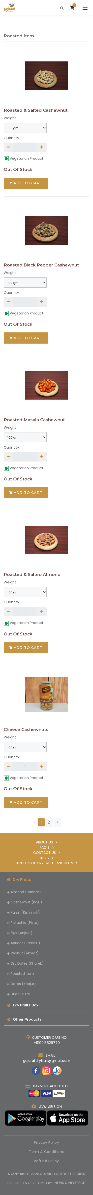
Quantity (11, 137)
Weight (10, 117)
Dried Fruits (20, 993)
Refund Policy (46, 1160)
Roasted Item (22, 973)
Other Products (27, 1019)
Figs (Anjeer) (21, 932)
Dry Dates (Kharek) (27, 963)
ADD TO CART (28, 183)
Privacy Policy (46, 1142)
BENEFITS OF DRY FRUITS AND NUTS (46, 863)
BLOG (46, 857)
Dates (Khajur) (23, 983)
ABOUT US (46, 842)
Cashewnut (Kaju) (26, 902)
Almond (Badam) (26, 891)
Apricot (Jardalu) (25, 942)
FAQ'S (46, 847)
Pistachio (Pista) (25, 922)
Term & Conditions (46, 1151)
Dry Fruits (22, 879)
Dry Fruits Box (25, 1005)
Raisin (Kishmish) (25, 912)
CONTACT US (46, 852)
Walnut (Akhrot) (25, 953)
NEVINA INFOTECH (70, 1182)
